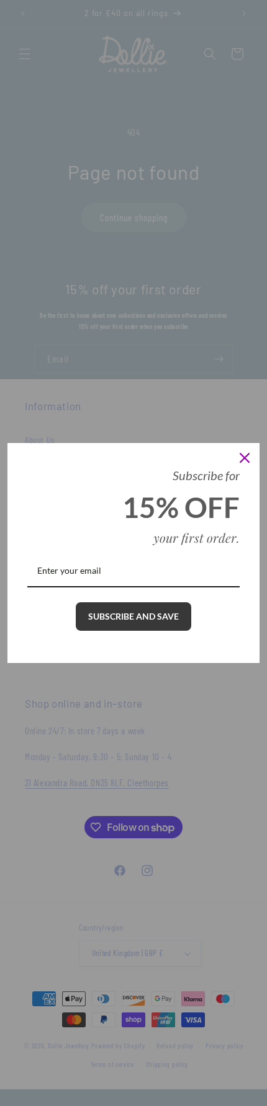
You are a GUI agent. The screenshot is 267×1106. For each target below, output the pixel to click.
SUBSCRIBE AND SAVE (133, 616)
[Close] (245, 458)
